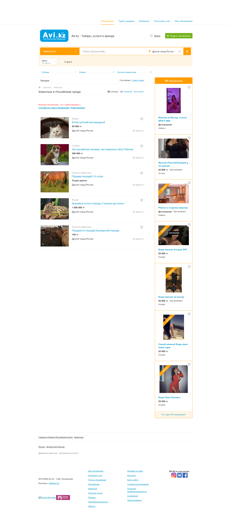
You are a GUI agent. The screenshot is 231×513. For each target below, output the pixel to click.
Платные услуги (95, 493)
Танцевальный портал (98, 501)
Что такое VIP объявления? (173, 414)
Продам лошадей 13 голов (87, 176)
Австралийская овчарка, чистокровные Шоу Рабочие (103, 149)
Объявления (107, 20)
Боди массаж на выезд (171, 296)
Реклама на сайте (135, 471)
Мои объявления (183, 20)
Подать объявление (97, 479)
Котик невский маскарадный (88, 122)
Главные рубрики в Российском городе (55, 437)
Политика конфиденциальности (137, 490)
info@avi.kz (54, 483)
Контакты (131, 475)
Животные (79, 437)
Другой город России (55, 446)
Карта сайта (132, 479)
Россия (41, 446)
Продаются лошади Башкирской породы (95, 230)
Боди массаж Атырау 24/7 (172, 249)
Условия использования (138, 484)
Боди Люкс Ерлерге (169, 397)
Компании (144, 20)
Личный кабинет (134, 500)
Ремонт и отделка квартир (173, 207)
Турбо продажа (126, 20)
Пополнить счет (162, 20)
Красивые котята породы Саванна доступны (98, 203)
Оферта (91, 506)
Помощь (92, 497)
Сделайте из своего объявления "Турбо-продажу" (62, 108)
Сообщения (132, 495)
